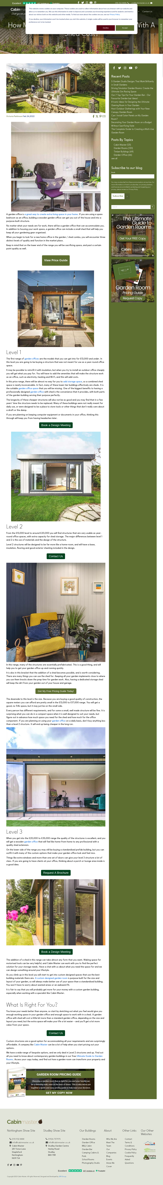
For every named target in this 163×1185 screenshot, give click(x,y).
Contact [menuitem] (128, 1139)
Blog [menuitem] (108, 1156)
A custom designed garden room (51, 978)
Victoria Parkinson (14, 116)
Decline (106, 28)
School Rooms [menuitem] (88, 1160)
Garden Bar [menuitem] (87, 1149)
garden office (37, 392)
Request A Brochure (55, 872)
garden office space (28, 388)
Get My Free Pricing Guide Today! (56, 691)
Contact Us (147, 12)
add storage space (72, 382)
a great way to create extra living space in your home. (51, 214)
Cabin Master (40, 1045)
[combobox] (130, 207)
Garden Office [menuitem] (88, 1143)
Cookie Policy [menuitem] (130, 1153)
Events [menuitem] (109, 1160)
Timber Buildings (124, 152)
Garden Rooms (123, 148)
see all (114, 158)
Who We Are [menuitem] (111, 1139)
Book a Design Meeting (56, 425)
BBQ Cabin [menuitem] (87, 1146)
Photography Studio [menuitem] (91, 1163)
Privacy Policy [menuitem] (131, 1149)
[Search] (152, 207)
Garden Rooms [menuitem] (88, 1139)
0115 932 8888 (120, 3)
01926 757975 (54, 1139)
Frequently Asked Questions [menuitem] (129, 1159)
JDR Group (62, 1176)
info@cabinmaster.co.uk (140, 3)
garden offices (31, 359)
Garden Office (123, 155)
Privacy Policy (115, 14)
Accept (125, 28)
